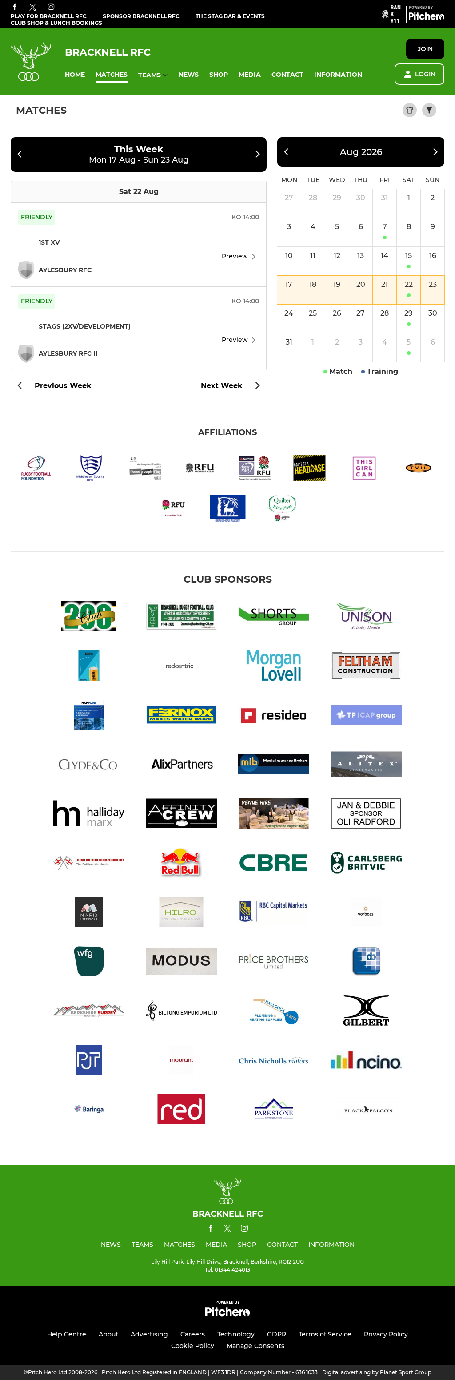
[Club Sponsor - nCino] (366, 1061)
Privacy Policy (386, 1334)
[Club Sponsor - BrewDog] (88, 667)
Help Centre (66, 1334)
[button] (75, 74)
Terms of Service (325, 1334)
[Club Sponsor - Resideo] (273, 716)
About (108, 1334)
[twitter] (32, 7)
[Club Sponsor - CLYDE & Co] (88, 765)
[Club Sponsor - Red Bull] (181, 864)
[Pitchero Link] (426, 17)
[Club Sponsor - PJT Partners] (88, 1061)
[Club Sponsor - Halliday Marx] (88, 815)
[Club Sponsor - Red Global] (181, 1110)
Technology (236, 1334)
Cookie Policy (192, 1346)
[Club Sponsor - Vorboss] (366, 913)
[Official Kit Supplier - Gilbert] (366, 1012)
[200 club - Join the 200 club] (88, 617)
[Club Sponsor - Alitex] (366, 765)
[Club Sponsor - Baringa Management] (88, 1110)
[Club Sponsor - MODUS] (181, 962)
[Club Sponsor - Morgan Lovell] (273, 667)
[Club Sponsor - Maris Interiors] (88, 913)
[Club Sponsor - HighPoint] (88, 716)
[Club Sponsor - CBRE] (273, 864)
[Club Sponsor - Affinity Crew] (181, 815)
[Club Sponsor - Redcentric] (181, 667)
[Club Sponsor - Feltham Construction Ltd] (366, 667)
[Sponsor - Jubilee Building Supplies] (88, 864)
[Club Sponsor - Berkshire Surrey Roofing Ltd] (88, 1012)
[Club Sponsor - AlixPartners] (181, 765)
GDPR (276, 1334)
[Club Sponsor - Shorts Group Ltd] (273, 617)
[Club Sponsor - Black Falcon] (366, 1110)
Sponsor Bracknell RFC (141, 16)
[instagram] (51, 7)
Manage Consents (255, 1346)
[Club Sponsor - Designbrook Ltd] (366, 962)
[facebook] (15, 7)
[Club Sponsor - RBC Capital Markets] (273, 913)
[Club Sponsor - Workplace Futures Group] (88, 962)
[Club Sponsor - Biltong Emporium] (181, 1012)
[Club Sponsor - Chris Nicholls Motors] (273, 1061)
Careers (192, 1334)
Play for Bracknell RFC (49, 16)
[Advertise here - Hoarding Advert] (181, 617)
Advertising (149, 1334)
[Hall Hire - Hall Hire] (273, 815)
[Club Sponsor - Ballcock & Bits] (273, 1012)
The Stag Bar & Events (230, 16)
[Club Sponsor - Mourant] (181, 1061)
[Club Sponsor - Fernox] (181, 716)
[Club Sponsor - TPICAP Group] (366, 716)
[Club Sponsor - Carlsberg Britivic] (366, 864)
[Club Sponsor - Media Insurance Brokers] (273, 765)
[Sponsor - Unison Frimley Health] (366, 617)
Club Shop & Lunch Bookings (56, 23)
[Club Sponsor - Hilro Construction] (181, 913)
